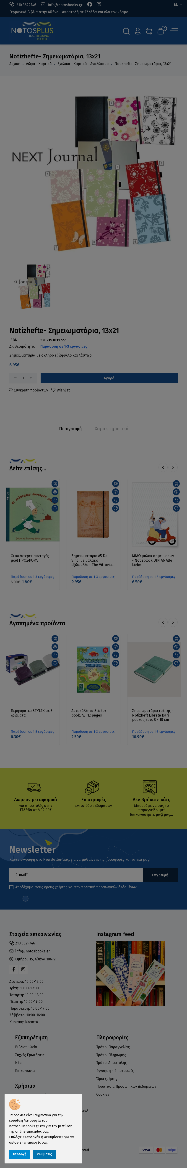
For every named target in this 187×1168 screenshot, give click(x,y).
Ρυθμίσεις (44, 1154)
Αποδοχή (19, 1154)
